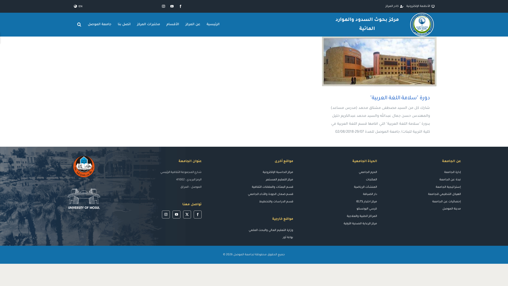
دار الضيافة (370, 194)
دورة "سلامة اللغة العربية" (387, 62)
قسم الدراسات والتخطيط (276, 201)
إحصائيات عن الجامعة (446, 201)
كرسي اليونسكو (367, 209)
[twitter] (187, 214)
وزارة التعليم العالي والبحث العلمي (271, 230)
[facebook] (180, 6)
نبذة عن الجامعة (450, 179)
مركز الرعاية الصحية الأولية (360, 223)
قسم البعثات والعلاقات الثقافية (272, 187)
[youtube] (172, 6)
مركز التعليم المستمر (279, 179)
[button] (79, 24)
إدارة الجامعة (452, 172)
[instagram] (163, 6)
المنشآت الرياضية (365, 187)
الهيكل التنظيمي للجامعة (444, 194)
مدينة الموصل (451, 209)
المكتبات (371, 179)
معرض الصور (372, 62)
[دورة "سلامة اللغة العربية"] (379, 61)
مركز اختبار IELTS (366, 201)
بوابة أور (288, 237)
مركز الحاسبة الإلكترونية (278, 172)
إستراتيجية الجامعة (448, 187)
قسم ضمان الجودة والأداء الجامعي (270, 194)
